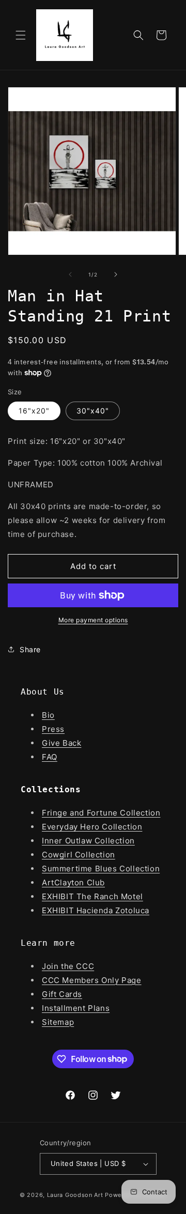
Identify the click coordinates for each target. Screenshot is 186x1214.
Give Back (61, 743)
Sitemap (58, 1022)
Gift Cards (62, 994)
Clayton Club (79, 882)
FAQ (49, 757)
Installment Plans (76, 1008)
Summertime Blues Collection (101, 868)
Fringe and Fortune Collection (101, 813)
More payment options (93, 620)
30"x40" (92, 410)
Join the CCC (68, 966)
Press (53, 729)
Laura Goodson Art (75, 1194)
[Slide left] (70, 274)
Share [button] (30, 649)
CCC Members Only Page (92, 980)
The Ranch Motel (109, 896)
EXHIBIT (59, 896)
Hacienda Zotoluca (112, 910)
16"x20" (34, 410)
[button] (20, 35)
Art (48, 882)
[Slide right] (115, 274)
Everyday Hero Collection (92, 827)
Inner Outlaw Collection (88, 841)
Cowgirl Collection (78, 854)
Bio (48, 715)
